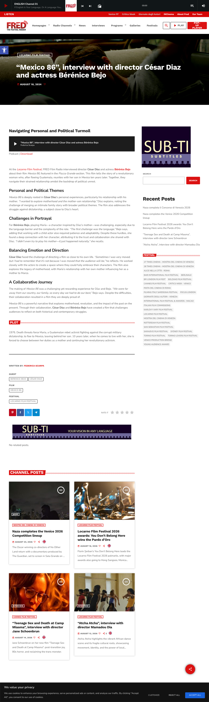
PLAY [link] (178, 25)
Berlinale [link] (186, 275)
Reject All (174, 695)
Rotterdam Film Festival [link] (157, 323)
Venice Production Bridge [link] (158, 340)
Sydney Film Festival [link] (181, 331)
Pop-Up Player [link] (197, 25)
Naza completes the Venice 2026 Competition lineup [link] (37, 533)
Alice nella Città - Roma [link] (157, 270)
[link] (4, 50)
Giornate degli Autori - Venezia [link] (160, 297)
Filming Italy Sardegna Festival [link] (161, 292)
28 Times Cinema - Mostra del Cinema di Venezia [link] (169, 266)
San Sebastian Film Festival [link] (158, 327)
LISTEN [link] (9, 14)
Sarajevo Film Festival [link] (156, 331)
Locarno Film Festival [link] (35, 55)
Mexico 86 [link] (16, 390)
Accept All (195, 695)
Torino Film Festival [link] (154, 336)
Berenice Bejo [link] (18, 379)
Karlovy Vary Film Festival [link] (158, 309)
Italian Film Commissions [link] (157, 305)
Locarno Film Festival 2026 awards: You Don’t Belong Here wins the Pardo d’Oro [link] (101, 535)
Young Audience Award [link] (156, 344)
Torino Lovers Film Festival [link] (182, 336)
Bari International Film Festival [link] (161, 275)
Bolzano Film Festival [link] (180, 279)
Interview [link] (18, 606)
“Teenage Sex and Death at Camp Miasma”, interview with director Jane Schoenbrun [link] (38, 627)
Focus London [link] (188, 292)
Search (147, 174)
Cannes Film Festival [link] (24, 617)
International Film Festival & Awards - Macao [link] (169, 301)
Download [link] (26, 154)
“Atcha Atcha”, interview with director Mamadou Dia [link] (100, 625)
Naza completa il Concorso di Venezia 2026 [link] (166, 207)
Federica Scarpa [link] (34, 366)
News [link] (15, 514)
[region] (104, 692)
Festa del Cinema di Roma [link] (157, 288)
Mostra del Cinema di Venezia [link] (28, 525)
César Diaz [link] (36, 379)
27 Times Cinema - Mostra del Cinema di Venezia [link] (169, 262)
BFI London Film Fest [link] (154, 279)
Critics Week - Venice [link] (180, 283)
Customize (154, 695)
